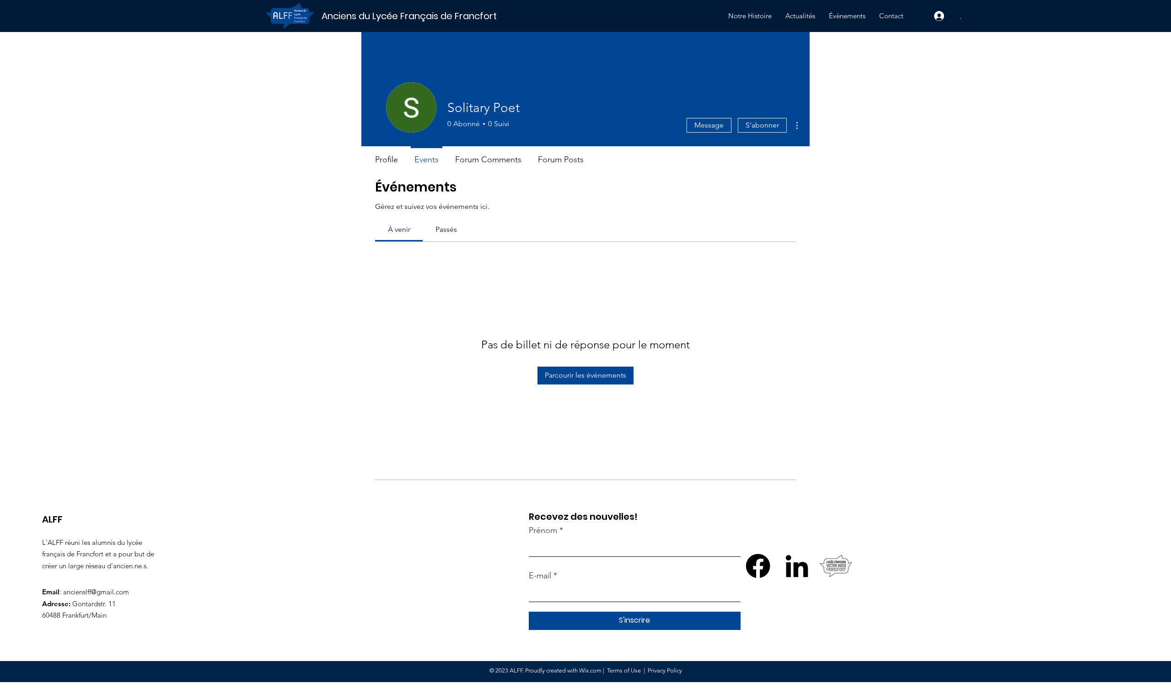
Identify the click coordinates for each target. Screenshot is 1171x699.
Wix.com (590, 670)
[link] (399, 229)
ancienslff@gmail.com (96, 591)
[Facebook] (758, 566)
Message (709, 125)
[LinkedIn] (797, 566)
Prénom (543, 530)
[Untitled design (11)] (836, 566)
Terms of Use (624, 670)
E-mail (540, 575)
